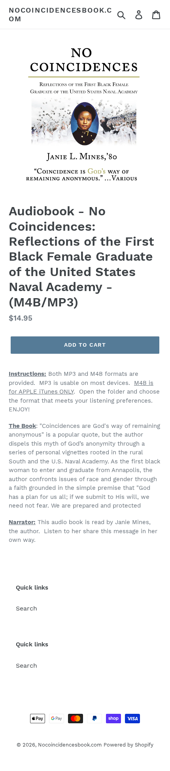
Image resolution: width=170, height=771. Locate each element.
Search (26, 608)
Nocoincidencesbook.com (60, 14)
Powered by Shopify (128, 745)
